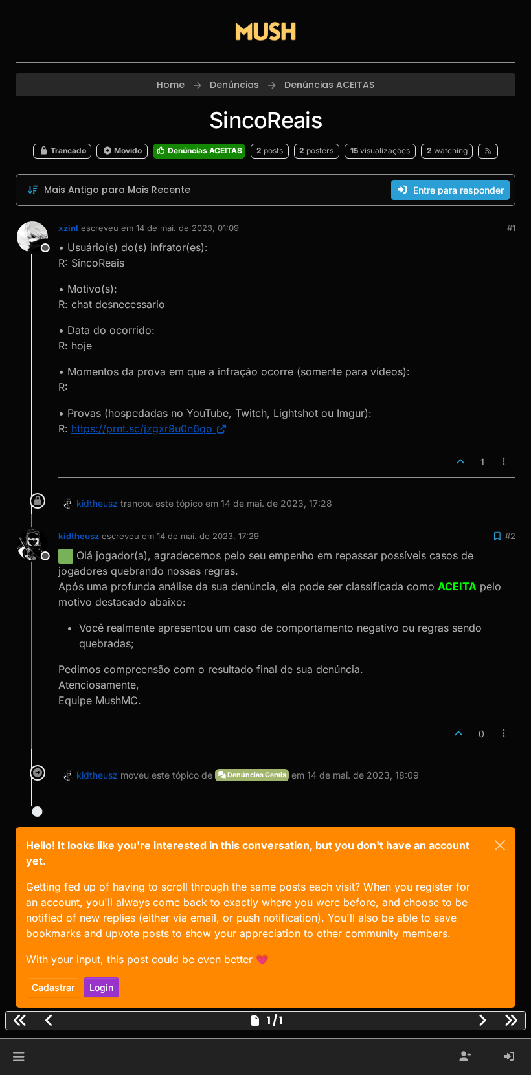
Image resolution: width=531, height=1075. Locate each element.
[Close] (499, 845)
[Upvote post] (460, 462)
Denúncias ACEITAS (204, 150)
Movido (127, 150)
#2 (510, 536)
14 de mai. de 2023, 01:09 (187, 228)
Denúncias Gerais (256, 775)
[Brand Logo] (265, 31)
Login (101, 987)
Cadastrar (53, 987)
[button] (18, 1057)
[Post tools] (504, 462)
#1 (511, 228)
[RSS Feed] (488, 151)
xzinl (68, 228)
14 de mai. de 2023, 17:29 (208, 536)
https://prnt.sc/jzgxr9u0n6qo (141, 428)
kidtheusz (97, 503)
